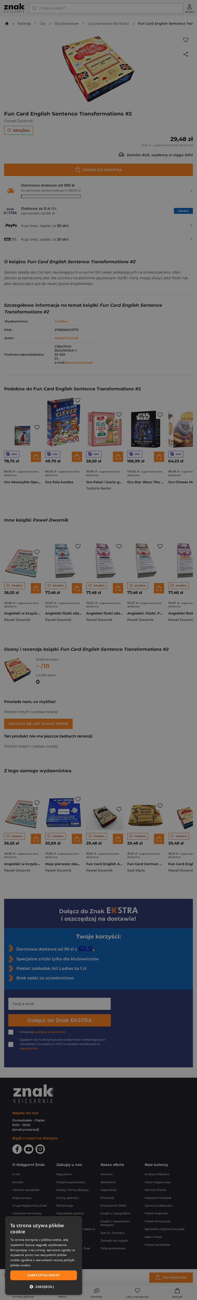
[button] (43, 1287)
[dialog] (43, 1255)
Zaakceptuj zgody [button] (43, 1275)
